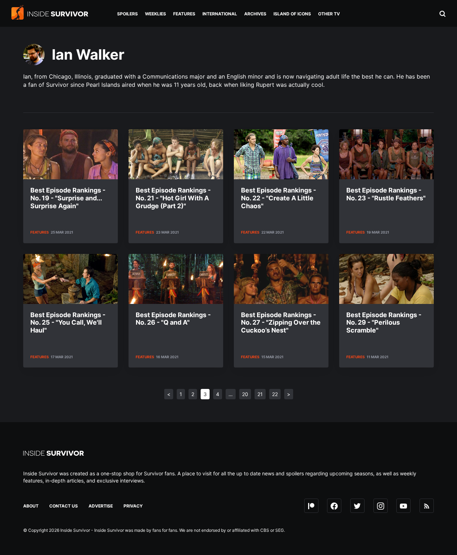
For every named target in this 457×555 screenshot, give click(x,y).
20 (245, 394)
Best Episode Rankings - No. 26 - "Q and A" (173, 318)
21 (260, 394)
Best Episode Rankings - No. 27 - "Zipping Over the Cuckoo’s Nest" (281, 322)
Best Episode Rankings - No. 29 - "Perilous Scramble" (383, 322)
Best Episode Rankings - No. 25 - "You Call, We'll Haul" (67, 322)
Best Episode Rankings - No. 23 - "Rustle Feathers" (386, 194)
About (31, 506)
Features (39, 232)
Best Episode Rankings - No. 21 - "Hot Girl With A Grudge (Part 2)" (173, 197)
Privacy (133, 506)
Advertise (101, 506)
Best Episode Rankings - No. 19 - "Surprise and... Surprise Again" (67, 197)
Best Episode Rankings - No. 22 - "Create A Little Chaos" (278, 197)
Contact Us (63, 506)
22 (275, 394)
